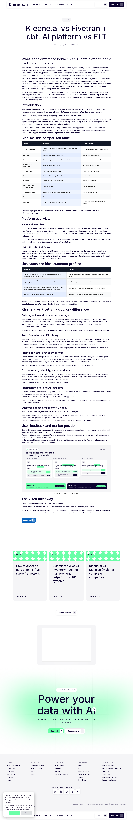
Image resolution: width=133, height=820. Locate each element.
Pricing (69, 4)
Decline (26, 812)
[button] (36, 4)
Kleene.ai (32, 92)
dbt (48, 92)
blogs (66, 20)
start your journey (66, 690)
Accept (14, 812)
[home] (18, 4)
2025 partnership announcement (55, 95)
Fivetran (41, 92)
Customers (59, 4)
